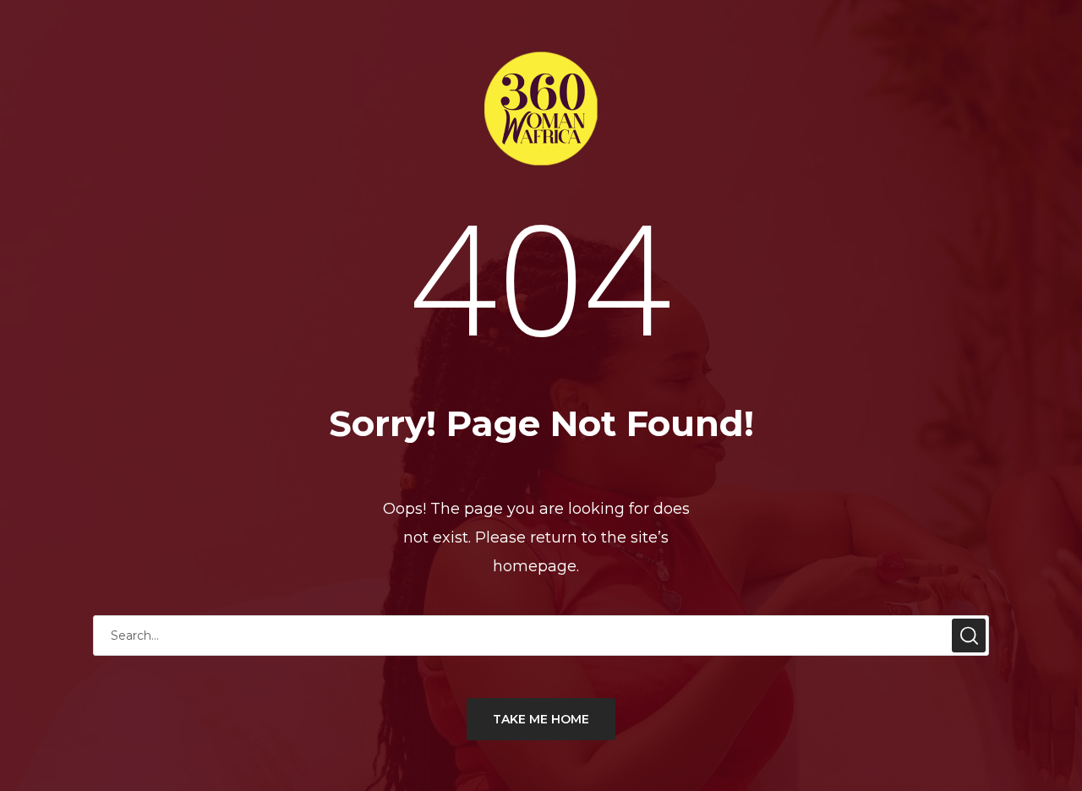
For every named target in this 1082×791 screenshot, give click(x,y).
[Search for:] (541, 635)
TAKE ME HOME (541, 719)
